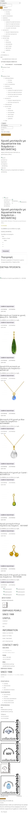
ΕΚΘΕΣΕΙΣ (5, 18)
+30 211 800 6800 (7, 657)
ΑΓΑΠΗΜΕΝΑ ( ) (4, 55)
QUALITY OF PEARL (7, 635)
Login (1, 57)
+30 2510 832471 (7, 659)
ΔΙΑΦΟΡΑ (8, 50)
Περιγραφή (6, 251)
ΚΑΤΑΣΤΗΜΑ (6, 38)
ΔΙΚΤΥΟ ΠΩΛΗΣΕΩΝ (8, 16)
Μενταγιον (10, 152)
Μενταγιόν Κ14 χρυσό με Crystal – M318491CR (14, 473)
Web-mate (24, 796)
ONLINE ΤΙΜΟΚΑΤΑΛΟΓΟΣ (12, 32)
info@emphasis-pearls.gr (8, 664)
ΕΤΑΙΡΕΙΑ (8, 14)
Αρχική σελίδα (4, 152)
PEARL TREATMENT (7, 638)
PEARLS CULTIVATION (8, 633)
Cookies (2, 802)
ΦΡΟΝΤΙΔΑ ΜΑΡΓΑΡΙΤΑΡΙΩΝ (13, 26)
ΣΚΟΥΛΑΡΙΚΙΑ (9, 44)
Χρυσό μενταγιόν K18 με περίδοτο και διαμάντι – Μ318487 (14, 524)
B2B (4, 52)
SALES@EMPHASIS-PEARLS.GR (9, 59)
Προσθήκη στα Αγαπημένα (7, 234)
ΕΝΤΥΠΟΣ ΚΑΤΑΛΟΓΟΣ (11, 34)
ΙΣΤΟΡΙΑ (8, 12)
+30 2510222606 (18, 64)
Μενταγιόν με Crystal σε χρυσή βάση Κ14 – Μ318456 (12, 316)
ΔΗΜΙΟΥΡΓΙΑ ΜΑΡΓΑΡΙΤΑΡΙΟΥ (13, 22)
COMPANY (5, 621)
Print (3, 236)
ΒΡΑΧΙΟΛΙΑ (8, 42)
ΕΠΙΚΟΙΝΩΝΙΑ (6, 36)
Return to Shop (6, 134)
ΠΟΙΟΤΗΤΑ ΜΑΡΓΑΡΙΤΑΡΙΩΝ (13, 24)
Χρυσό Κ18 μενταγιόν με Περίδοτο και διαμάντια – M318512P (10, 368)
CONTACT (5, 623)
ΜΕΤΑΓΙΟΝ (8, 48)
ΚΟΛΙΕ (7, 40)
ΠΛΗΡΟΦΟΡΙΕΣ (6, 20)
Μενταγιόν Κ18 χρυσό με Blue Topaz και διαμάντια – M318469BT (12, 421)
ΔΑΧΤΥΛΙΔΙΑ (8, 46)
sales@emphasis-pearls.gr (9, 666)
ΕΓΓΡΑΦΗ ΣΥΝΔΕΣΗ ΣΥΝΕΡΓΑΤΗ (9, 61)
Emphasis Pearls (12, 796)
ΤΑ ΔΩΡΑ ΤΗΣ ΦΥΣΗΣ (11, 28)
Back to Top (3, 798)
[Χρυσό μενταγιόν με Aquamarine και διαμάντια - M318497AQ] (7, 202)
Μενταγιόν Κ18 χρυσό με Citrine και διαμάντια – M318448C (13, 576)
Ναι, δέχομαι (4, 811)
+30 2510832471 (9, 64)
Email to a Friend (6, 238)
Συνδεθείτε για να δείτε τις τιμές (10, 228)
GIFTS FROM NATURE (8, 641)
